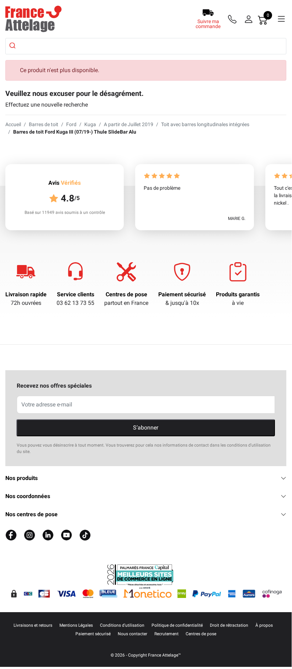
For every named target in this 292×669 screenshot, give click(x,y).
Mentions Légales (76, 625)
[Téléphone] (233, 19)
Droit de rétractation (229, 625)
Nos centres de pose (31, 514)
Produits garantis (238, 294)
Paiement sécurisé (182, 294)
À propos (264, 625)
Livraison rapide (26, 294)
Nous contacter (132, 633)
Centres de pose (126, 294)
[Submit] (13, 45)
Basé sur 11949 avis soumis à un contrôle (65, 212)
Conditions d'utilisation (122, 625)
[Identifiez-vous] (249, 19)
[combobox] (145, 46)
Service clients (75, 294)
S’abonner (145, 427)
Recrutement (166, 633)
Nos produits (21, 478)
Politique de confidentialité (177, 625)
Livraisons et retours (33, 625)
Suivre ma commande (208, 24)
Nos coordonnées (27, 496)
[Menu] (281, 19)
